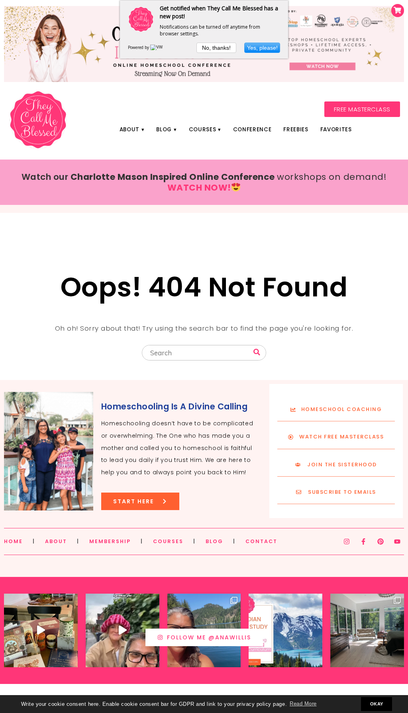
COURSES (168, 541)
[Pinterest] (380, 541)
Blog (164, 129)
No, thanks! (216, 48)
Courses (202, 129)
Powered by (139, 47)
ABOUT (56, 541)
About (129, 129)
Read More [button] (303, 704)
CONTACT (261, 541)
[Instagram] (346, 541)
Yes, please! (262, 48)
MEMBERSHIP (110, 541)
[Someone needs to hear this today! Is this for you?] (122, 630)
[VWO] (158, 47)
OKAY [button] (376, 703)
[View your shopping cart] (397, 10)
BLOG (214, 541)
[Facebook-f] (363, 541)
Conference (252, 129)
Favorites (336, 129)
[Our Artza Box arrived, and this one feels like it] (41, 630)
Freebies (295, 129)
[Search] (257, 352)
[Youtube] (397, 541)
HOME (13, 541)
